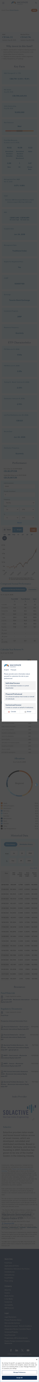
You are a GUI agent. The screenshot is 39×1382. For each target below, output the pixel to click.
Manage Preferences (19, 1372)
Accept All (19, 1377)
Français (13, 670)
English (6, 670)
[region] (19, 1369)
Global (29, 712)
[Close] (37, 1359)
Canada (13, 712)
